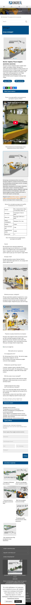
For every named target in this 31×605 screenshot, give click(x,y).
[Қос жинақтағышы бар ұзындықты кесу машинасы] (10, 529)
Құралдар (5, 17)
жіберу (25, 456)
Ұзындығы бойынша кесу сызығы (8, 483)
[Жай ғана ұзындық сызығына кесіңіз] (22, 492)
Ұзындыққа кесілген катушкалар (14, 17)
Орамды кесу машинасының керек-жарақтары (15, 415)
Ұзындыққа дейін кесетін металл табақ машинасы (21, 519)
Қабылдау (18, 601)
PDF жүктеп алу (19, 81)
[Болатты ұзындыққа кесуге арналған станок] (22, 474)
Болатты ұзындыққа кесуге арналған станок (21, 483)
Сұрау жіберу (7, 81)
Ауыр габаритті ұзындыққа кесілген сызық (14, 413)
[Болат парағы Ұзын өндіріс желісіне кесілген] (14, 48)
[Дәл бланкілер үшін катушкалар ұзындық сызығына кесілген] (15, 567)
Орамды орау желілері (9, 416)
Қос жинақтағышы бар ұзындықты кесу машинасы (9, 539)
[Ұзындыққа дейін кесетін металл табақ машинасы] (22, 510)
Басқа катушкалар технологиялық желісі (13, 418)
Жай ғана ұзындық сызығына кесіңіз (21, 501)
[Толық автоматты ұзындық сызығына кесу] (10, 492)
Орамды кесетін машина (9, 407)
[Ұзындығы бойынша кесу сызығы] (10, 474)
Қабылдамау (9, 601)
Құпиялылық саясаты (13, 598)
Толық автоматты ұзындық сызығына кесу (8, 502)
